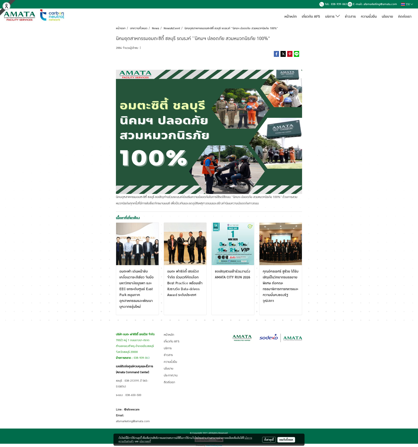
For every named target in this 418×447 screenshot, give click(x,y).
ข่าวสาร (350, 16)
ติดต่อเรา (404, 16)
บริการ (330, 16)
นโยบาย (387, 16)
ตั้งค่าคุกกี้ (269, 439)
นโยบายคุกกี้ (145, 441)
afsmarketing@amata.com (380, 4)
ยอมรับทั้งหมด (286, 439)
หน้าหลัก (290, 16)
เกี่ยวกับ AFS (311, 16)
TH (407, 4)
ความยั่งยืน (369, 16)
